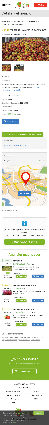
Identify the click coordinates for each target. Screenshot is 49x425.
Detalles (22, 276)
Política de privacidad (35, 395)
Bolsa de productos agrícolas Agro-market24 (18, 21)
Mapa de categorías (13, 399)
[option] (24, 49)
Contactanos (25, 371)
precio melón (35, 340)
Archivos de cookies (13, 395)
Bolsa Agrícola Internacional (22, 8)
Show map (24, 193)
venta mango (12, 340)
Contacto (12, 121)
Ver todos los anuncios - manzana (22, 134)
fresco (6, 25)
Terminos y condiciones (13, 391)
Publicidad (36, 399)
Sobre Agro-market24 (24, 384)
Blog (13, 403)
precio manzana (24, 340)
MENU (8, 5)
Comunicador (24, 388)
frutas (40, 21)
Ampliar (42, 161)
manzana (11, 29)
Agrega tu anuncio (40, 4)
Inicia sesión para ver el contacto (16, 145)
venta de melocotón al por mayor (14, 337)
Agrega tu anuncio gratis (24, 242)
